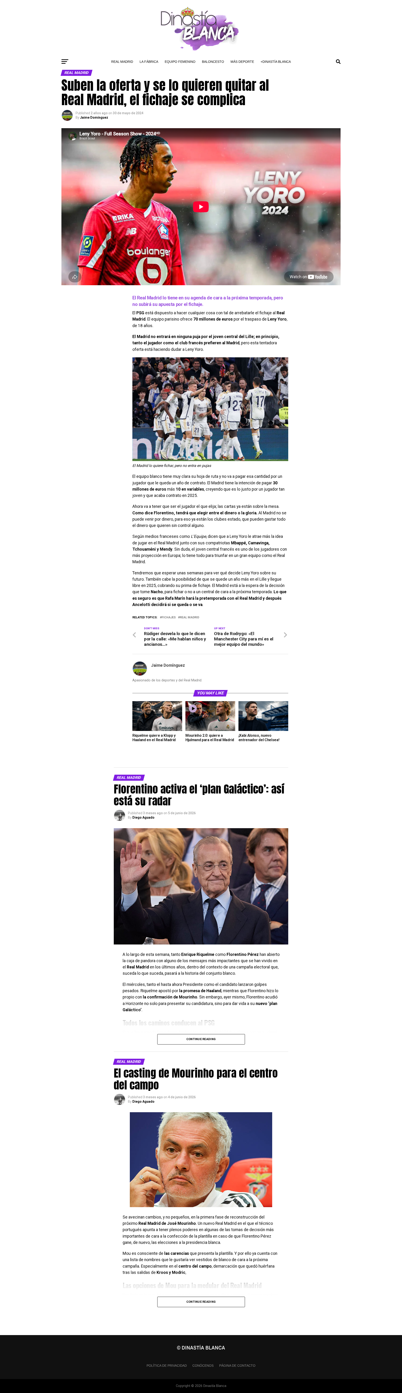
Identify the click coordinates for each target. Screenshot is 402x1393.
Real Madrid (122, 62)
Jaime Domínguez (94, 117)
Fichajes (169, 617)
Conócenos (203, 1365)
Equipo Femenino (180, 62)
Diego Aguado (143, 817)
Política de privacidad (167, 1365)
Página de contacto (237, 1365)
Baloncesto (213, 62)
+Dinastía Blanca (276, 62)
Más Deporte (242, 62)
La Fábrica (149, 62)
